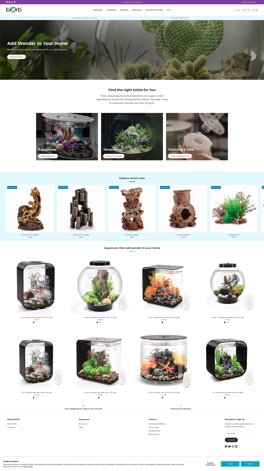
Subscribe (231, 440)
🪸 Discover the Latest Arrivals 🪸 (132, 2)
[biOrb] (14, 10)
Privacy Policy (28, 466)
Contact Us (11, 427)
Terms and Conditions (157, 424)
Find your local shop (154, 10)
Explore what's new (132, 178)
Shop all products (16, 57)
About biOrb (12, 424)
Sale (169, 10)
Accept (230, 464)
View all (132, 181)
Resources (137, 10)
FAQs (81, 427)
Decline (250, 464)
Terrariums (111, 10)
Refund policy (154, 434)
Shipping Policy (154, 431)
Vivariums (124, 10)
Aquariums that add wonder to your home (132, 248)
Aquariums (97, 10)
